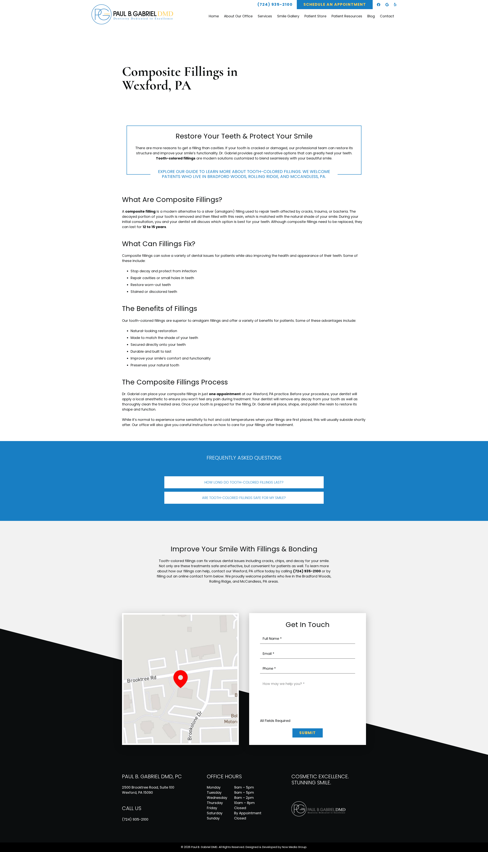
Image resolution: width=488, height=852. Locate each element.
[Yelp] (395, 4)
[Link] (135, 14)
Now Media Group (294, 847)
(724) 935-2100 (135, 819)
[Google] (387, 4)
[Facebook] (378, 4)
